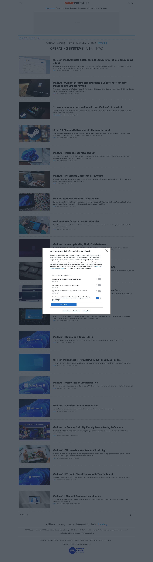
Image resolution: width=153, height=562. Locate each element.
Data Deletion (66, 311)
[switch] (98, 279)
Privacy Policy (86, 311)
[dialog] (76, 281)
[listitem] (76, 275)
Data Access (76, 311)
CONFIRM (63, 304)
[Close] (107, 251)
